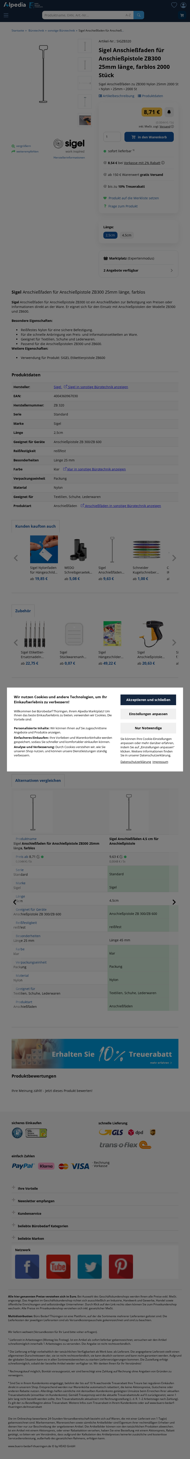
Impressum (160, 762)
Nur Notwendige (148, 728)
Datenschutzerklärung (135, 762)
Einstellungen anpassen (148, 714)
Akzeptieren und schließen (148, 700)
